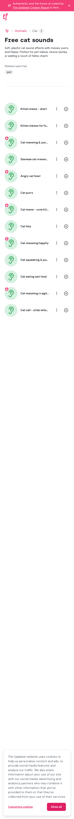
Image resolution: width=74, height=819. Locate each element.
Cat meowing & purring (35, 142)
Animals (21, 31)
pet (9, 72)
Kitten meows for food (35, 125)
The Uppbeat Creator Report (31, 7)
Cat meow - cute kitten (35, 209)
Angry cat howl (30, 176)
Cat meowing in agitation (35, 293)
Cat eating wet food (34, 276)
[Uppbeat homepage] (5, 16)
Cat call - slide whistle (35, 310)
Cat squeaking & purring (35, 260)
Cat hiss (26, 226)
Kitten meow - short (34, 109)
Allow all (56, 807)
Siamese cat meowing (35, 159)
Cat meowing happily (35, 243)
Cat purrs (27, 192)
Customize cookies (20, 807)
